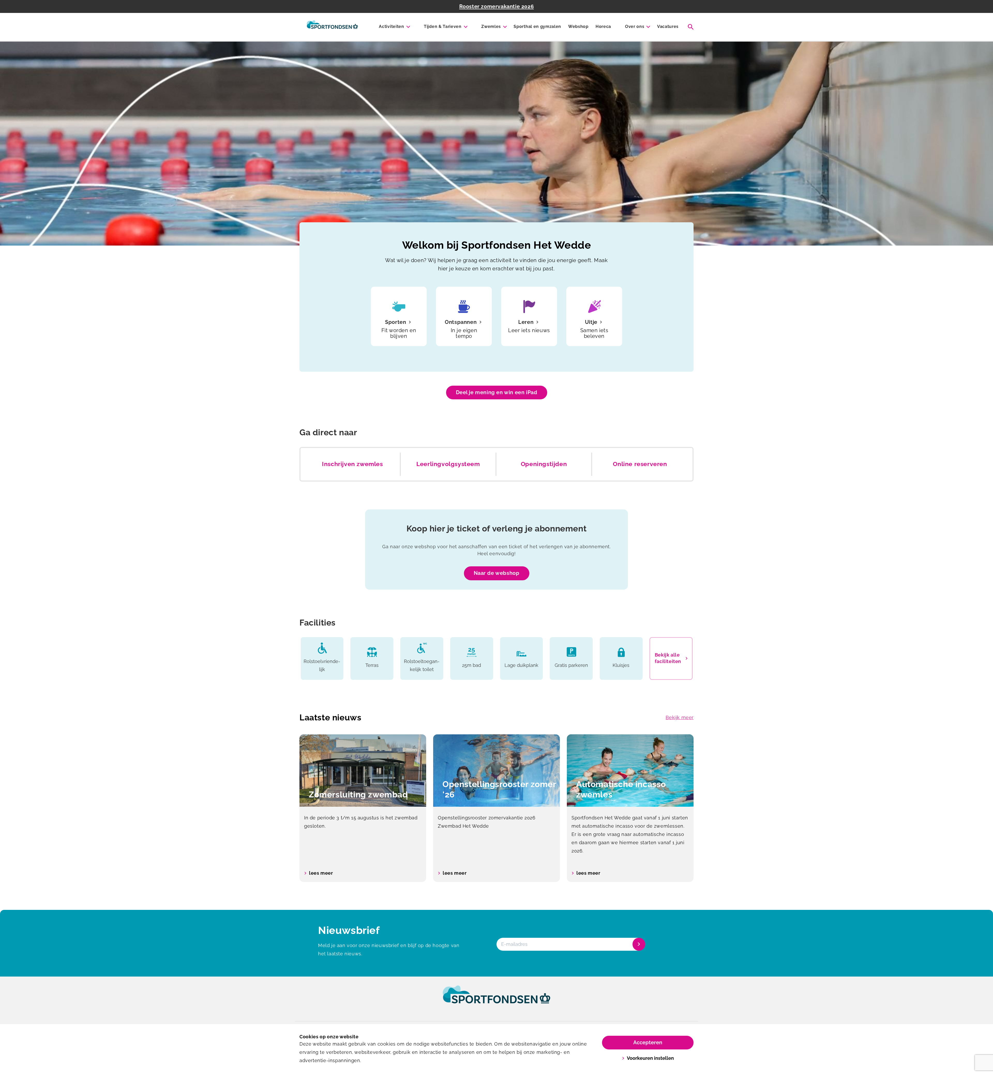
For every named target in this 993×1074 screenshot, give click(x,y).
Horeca (603, 26)
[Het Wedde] (332, 27)
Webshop (578, 26)
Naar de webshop (497, 573)
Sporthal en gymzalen (537, 26)
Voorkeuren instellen (650, 1058)
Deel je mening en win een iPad (496, 392)
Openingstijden (544, 464)
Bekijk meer (680, 717)
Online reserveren (640, 464)
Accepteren (647, 1042)
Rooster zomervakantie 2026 (496, 6)
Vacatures (668, 26)
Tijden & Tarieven (443, 26)
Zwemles (491, 26)
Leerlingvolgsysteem (448, 464)
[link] (496, 999)
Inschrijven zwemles (352, 464)
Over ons (634, 26)
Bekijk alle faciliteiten (668, 658)
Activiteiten (391, 26)
